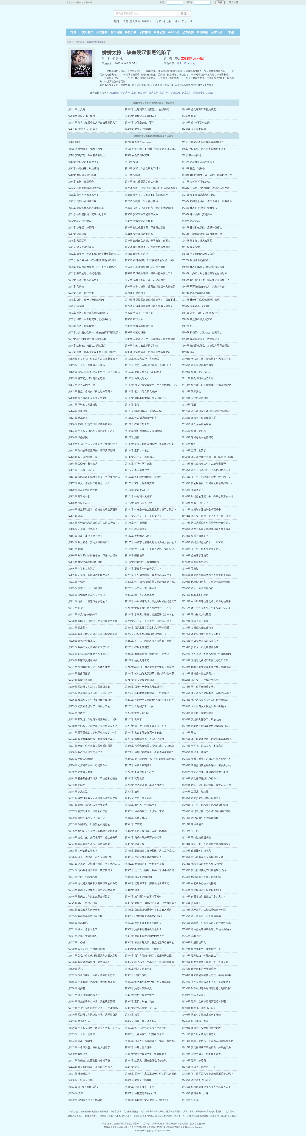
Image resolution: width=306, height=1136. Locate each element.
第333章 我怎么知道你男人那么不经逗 (202, 863)
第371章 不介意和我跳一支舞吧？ (143, 949)
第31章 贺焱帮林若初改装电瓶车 (86, 208)
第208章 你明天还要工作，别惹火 (86, 595)
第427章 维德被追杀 (79, 1073)
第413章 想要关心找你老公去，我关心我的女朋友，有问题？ (158, 1041)
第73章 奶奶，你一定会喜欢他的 (86, 299)
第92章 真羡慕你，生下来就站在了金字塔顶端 (150, 339)
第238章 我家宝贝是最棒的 (83, 660)
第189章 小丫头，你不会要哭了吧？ (201, 549)
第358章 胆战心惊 (78, 922)
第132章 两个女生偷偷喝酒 (196, 424)
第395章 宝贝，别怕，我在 (139, 1001)
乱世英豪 (230, 1111)
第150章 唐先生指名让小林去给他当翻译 (204, 463)
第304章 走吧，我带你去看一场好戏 (87, 804)
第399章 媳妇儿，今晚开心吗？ (199, 1008)
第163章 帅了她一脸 (79, 496)
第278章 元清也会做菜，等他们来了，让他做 (149, 745)
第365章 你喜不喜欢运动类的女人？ (144, 936)
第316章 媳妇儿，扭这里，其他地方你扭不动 (92, 831)
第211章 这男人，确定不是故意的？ (87, 601)
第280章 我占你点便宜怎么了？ (85, 752)
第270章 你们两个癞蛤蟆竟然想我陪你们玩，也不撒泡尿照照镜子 (217, 726)
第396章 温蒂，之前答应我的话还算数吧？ (205, 1001)
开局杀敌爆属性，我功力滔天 (180, 1111)
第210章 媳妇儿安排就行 (195, 595)
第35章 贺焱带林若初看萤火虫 (141, 214)
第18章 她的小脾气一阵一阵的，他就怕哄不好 (207, 175)
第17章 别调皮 (133, 175)
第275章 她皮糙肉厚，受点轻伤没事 (144, 739)
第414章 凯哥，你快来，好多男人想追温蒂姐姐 (207, 1041)
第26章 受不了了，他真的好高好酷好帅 (146, 194)
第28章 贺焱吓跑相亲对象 (82, 201)
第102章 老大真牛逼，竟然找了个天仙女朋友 (206, 358)
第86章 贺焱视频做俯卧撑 (139, 326)
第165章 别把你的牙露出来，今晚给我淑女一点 (207, 496)
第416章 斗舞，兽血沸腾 (138, 1047)
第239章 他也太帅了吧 (137, 660)
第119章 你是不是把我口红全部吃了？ (146, 398)
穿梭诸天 (146, 21)
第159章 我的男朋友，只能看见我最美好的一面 (207, 483)
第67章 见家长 (76, 286)
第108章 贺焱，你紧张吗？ (196, 372)
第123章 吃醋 (189, 404)
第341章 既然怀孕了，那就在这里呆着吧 (147, 883)
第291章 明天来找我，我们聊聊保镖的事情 (205, 772)
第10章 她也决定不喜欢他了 (83, 162)
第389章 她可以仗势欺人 (138, 988)
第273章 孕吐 (189, 732)
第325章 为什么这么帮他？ (83, 850)
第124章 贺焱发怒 (78, 411)
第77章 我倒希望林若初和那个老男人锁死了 (149, 306)
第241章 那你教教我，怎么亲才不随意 (89, 667)
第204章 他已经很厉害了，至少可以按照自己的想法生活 (212, 581)
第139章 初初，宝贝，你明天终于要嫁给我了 (92, 444)
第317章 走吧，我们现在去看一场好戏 (146, 831)
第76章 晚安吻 (76, 306)
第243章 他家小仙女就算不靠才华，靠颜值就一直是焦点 (212, 667)
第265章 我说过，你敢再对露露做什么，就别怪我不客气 (99, 719)
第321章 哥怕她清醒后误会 (196, 837)
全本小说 (216, 32)
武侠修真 (102, 32)
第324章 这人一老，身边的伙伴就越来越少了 (206, 844)
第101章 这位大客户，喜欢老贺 (142, 358)
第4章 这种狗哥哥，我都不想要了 (86, 148)
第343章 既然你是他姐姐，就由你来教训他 (91, 890)
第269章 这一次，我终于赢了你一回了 (146, 726)
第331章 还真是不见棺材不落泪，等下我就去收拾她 (96, 863)
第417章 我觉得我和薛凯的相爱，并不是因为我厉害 (210, 1047)
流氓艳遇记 (199, 92)
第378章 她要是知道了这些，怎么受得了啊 (205, 962)
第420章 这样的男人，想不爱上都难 (201, 1054)
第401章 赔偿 (132, 1014)
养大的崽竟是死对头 (143, 1116)
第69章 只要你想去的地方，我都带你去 (203, 286)
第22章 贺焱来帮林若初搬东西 (84, 188)
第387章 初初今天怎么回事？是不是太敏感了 (206, 982)
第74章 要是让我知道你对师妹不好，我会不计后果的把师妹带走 (160, 299)
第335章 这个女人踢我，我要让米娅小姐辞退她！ (152, 870)
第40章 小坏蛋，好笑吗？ (82, 227)
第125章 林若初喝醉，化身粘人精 (143, 411)
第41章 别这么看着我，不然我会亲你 (145, 227)
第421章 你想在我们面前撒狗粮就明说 (89, 1060)
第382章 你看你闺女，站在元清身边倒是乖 (91, 975)
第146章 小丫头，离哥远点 (139, 457)
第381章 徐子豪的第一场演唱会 (199, 968)
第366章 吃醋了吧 (191, 936)
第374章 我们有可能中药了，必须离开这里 (148, 955)
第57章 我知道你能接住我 (196, 260)
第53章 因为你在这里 (136, 253)
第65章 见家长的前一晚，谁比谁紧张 (145, 280)
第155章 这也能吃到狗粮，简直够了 (144, 476)
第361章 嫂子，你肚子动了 (83, 929)
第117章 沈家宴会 (191, 391)
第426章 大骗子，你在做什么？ (199, 1067)
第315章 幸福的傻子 (192, 824)
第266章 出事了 (133, 719)
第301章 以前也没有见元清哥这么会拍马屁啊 (92, 798)
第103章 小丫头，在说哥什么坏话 (86, 365)
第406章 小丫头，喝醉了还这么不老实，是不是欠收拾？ (99, 1027)
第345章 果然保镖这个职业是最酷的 (201, 890)
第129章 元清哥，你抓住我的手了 (200, 417)
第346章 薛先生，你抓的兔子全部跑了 (89, 896)
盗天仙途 (134, 21)
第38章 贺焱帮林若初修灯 (139, 221)
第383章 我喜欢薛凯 (136, 975)
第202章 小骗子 (76, 581)
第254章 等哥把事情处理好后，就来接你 (147, 693)
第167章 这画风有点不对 (138, 503)
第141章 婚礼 (189, 444)
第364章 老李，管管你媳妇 (83, 936)
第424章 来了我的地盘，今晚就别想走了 (90, 1067)
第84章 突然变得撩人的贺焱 (197, 319)
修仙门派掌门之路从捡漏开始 (124, 1111)
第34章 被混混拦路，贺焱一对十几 (87, 214)
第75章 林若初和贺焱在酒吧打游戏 (201, 299)
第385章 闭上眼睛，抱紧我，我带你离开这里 (92, 982)
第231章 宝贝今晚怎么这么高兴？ (200, 640)
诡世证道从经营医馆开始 (152, 1111)
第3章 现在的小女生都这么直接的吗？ (202, 142)
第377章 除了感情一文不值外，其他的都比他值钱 (152, 962)
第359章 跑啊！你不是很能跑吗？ (143, 922)
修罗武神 (125, 92)
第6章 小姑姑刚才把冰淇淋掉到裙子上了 (204, 148)
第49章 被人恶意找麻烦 (81, 247)
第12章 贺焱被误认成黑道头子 (198, 162)
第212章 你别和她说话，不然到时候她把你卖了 (151, 601)
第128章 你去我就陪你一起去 (141, 417)
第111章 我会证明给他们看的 (197, 378)
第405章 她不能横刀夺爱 (195, 1021)
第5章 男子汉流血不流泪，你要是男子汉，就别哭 (152, 148)
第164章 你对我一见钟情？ (139, 496)
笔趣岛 (88, 21)
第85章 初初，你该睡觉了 (82, 326)
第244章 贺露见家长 (79, 673)
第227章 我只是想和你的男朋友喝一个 (146, 634)
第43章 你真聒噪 (77, 234)
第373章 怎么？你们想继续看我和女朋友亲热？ (94, 955)
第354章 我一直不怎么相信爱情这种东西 (204, 909)
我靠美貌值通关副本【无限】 (209, 1111)
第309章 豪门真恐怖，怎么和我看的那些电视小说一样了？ (214, 811)
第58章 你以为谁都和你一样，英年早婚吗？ (92, 267)
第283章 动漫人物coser (80, 759)
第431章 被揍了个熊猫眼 (138, 129)
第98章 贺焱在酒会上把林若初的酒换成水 (147, 352)
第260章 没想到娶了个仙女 (139, 706)
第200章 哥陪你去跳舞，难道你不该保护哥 (148, 575)
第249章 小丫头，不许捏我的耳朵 (200, 680)
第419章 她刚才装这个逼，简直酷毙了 (146, 1054)
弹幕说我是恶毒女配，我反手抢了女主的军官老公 (212, 1116)
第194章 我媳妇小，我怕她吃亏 (142, 562)
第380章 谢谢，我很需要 (138, 968)
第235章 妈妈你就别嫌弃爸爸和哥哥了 (89, 654)
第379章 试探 (75, 968)
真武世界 (153, 92)
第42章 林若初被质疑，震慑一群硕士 (202, 227)
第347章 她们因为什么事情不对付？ (144, 896)
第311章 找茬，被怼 (136, 818)
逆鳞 (133, 92)
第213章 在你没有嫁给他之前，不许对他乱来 (206, 601)
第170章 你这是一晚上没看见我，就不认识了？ (151, 509)
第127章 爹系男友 (78, 417)
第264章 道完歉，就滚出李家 (197, 713)
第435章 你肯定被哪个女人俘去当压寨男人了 (92, 122)
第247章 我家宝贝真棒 (80, 680)
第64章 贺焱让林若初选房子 (83, 280)
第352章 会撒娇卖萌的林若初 (84, 909)
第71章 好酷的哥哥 (135, 293)
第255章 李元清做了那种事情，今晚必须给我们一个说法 (212, 693)
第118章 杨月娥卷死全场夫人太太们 (87, 398)
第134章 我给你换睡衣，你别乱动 (143, 431)
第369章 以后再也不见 (194, 942)
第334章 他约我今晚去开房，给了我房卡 (90, 870)
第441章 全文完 (186, 63)
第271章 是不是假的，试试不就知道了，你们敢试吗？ (97, 732)
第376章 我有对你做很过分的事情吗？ (89, 962)
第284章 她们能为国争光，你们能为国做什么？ (151, 759)
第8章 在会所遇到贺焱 (137, 155)
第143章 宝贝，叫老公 (137, 450)
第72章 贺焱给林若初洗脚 (196, 293)
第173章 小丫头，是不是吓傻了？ (143, 516)
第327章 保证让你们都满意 (196, 850)
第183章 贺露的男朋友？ (195, 535)
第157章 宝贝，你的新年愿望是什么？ (89, 483)
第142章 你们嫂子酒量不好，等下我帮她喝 (91, 450)
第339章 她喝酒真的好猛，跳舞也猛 (201, 877)
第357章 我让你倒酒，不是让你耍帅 (201, 916)
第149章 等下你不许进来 (138, 463)
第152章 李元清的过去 (137, 470)
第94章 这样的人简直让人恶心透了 (87, 345)
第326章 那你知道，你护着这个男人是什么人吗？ (152, 850)
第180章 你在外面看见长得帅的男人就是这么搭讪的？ (211, 529)
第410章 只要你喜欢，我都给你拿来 (144, 1034)
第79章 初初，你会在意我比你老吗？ (88, 312)
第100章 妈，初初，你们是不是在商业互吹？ (92, 358)
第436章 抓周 (189, 116)
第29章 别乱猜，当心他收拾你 (141, 201)
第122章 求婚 (132, 404)
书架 (231, 32)
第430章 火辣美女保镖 (194, 129)
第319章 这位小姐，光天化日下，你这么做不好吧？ (96, 837)
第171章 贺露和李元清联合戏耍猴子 (201, 509)
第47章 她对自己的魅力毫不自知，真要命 (147, 240)
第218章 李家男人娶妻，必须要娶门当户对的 (149, 614)
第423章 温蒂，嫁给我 (194, 1060)
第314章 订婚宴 (133, 824)
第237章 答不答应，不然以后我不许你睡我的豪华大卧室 (212, 654)
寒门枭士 (168, 21)
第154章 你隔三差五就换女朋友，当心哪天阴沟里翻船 (97, 476)
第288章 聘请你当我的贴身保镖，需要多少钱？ (207, 765)
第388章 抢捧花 (76, 988)
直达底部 (186, 58)
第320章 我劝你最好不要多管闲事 (143, 837)
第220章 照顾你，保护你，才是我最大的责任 (92, 621)
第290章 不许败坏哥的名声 (139, 772)
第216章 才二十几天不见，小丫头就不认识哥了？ (209, 608)
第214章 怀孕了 (76, 608)
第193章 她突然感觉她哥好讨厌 (85, 562)
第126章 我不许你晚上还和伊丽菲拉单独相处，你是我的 (212, 411)
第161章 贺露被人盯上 (137, 490)
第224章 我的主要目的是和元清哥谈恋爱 (147, 627)
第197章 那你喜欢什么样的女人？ (143, 568)
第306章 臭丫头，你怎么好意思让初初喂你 (205, 804)
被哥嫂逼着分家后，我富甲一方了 (171, 1116)
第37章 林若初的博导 (79, 221)
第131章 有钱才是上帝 (137, 424)
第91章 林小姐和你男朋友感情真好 (87, 339)
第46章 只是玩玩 (77, 240)
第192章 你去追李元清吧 (195, 555)
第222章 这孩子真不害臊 (195, 621)
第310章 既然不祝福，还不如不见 (86, 818)
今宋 (177, 21)
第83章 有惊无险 (134, 319)
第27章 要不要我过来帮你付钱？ (199, 194)
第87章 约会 (188, 326)
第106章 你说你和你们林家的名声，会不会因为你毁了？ (99, 372)
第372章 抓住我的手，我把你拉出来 (201, 949)
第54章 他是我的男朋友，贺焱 (198, 253)
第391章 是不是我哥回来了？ (84, 995)
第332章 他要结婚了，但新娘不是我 (144, 863)
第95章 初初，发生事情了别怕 (141, 345)
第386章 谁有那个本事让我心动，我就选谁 (148, 982)
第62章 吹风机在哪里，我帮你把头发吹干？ (149, 273)
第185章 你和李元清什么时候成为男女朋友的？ (151, 542)
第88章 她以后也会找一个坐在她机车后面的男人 (94, 332)
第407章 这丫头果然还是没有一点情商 (146, 1027)
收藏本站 (88, 2)
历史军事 (130, 32)
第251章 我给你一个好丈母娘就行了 (144, 686)
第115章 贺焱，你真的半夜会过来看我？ (90, 391)
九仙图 (209, 92)
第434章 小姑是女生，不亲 (139, 122)
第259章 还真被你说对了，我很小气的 (89, 706)
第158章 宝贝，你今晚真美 (139, 483)
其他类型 (202, 32)
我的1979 (164, 92)
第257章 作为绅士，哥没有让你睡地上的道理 (149, 699)
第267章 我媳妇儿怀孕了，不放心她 (201, 719)
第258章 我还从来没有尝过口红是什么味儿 (205, 699)
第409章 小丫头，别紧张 (81, 1034)
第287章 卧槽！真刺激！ (138, 765)
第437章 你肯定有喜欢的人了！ (142, 116)
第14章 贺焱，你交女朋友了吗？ (142, 168)
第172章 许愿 (75, 516)
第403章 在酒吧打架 (79, 1021)
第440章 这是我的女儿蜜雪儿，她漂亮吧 (147, 109)
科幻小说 (173, 32)
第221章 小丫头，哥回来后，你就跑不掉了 (148, 621)
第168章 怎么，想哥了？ (195, 503)
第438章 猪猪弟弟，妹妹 (81, 116)
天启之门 (186, 92)
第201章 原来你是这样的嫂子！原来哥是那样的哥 (209, 575)
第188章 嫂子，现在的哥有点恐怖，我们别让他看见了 (154, 549)
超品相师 (142, 92)
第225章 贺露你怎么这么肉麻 (197, 627)
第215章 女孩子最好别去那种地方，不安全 (148, 608)
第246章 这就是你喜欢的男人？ (199, 673)
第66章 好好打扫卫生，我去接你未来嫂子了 (206, 280)
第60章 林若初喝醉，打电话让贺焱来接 (203, 267)
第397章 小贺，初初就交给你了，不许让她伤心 (94, 1008)
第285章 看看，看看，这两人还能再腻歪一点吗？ (209, 759)
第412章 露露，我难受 (80, 1041)
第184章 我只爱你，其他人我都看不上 (89, 542)
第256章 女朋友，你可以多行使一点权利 (90, 699)
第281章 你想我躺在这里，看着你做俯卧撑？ (149, 752)
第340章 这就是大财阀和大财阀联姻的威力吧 (92, 883)
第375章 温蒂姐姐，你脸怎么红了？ (201, 955)
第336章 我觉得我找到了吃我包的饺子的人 (205, 870)
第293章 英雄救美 (134, 778)
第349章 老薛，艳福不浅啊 (83, 903)
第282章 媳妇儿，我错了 (195, 752)
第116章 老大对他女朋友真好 (141, 391)
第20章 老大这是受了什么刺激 (141, 181)
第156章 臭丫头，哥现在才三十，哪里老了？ (206, 476)
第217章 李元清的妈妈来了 (83, 614)
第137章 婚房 (132, 437)
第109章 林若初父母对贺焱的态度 (86, 378)
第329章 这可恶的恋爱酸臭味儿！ (143, 857)
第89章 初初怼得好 (135, 332)
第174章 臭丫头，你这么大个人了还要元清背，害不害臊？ (214, 516)
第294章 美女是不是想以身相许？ (200, 778)
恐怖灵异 (188, 32)
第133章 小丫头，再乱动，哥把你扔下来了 (91, 431)
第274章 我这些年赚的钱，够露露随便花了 (91, 739)
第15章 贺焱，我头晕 (193, 168)
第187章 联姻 (75, 549)
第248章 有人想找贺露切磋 (139, 680)
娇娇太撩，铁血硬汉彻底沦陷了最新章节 (122, 1123)
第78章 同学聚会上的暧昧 (196, 306)
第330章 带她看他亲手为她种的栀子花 (202, 857)
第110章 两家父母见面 (137, 378)
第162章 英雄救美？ (192, 490)
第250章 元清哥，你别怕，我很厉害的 (89, 686)
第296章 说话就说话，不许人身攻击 (144, 785)
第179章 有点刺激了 (136, 529)
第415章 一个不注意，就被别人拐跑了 (89, 1047)
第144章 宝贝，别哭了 (194, 450)
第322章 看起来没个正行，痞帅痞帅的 (89, 844)
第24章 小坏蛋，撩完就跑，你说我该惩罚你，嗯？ (209, 188)
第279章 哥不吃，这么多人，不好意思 (202, 745)
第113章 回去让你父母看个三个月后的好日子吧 (151, 385)
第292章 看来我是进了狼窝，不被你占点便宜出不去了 (97, 778)
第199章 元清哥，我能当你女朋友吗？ (89, 575)
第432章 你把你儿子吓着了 (83, 129)
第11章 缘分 (131, 162)
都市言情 (116, 32)
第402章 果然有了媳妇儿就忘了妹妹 (201, 1014)
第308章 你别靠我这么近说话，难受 (144, 811)
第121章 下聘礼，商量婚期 (83, 404)
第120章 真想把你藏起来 (195, 398)
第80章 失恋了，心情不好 (139, 312)
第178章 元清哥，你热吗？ (83, 529)
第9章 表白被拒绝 (191, 155)
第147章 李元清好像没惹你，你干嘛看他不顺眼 (207, 457)
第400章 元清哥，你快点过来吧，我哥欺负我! (93, 1014)
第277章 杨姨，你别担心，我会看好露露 (90, 745)
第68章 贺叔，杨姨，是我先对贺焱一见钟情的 (150, 286)
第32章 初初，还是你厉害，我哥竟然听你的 (149, 208)
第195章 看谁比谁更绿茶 (195, 562)
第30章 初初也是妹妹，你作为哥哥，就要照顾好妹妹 (210, 201)
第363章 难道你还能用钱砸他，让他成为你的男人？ (210, 929)
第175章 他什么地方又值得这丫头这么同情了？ (94, 522)
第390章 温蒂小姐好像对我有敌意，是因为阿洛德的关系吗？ (215, 988)
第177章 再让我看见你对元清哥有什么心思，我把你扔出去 (214, 522)
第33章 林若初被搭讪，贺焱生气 (199, 208)
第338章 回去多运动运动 (138, 877)
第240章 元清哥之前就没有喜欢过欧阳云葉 (205, 660)
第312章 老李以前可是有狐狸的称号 (201, 818)
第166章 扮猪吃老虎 (79, 503)
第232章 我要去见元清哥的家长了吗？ (89, 647)
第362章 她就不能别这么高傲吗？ (143, 929)
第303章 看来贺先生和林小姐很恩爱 (201, 798)
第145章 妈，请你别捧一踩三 (84, 457)
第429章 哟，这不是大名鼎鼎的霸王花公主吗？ (207, 1073)
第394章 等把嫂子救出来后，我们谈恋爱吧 (91, 1001)
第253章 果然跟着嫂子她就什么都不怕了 (90, 693)
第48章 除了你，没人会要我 (197, 240)
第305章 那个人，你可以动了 (141, 804)
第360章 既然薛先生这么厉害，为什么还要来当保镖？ (211, 922)
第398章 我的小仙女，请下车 (141, 1008)
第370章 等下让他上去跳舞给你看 (86, 949)
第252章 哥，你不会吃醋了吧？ (199, 686)
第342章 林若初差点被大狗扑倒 (199, 883)
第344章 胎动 (132, 890)
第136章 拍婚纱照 (78, 437)
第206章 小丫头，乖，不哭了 (141, 588)
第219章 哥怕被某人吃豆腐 (196, 614)
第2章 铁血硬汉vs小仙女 (138, 142)
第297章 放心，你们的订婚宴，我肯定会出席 (206, 785)
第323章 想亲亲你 (134, 844)
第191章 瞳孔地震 (134, 555)
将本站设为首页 (73, 2)
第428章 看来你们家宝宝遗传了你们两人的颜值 (151, 1073)
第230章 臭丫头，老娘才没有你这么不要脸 (148, 640)
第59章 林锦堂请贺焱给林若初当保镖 (145, 267)
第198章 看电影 (190, 568)
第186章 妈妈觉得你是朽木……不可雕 (202, 542)
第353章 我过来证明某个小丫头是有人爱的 (148, 909)
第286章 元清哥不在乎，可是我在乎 (87, 765)
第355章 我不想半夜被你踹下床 (85, 916)
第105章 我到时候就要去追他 (197, 365)
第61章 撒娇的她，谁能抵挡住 (84, 273)
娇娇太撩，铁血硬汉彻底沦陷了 (91, 41)
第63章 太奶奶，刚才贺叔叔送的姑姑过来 (204, 273)
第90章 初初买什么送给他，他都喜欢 (202, 332)
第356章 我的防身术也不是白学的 (143, 916)
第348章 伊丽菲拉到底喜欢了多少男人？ (204, 896)
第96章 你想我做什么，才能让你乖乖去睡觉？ (207, 345)
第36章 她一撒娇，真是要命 (197, 214)
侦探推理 (145, 32)
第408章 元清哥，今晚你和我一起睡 (201, 1027)
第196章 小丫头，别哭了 (81, 568)
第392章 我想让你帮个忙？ (139, 995)
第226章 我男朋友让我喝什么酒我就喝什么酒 (92, 634)
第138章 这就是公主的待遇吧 (197, 437)
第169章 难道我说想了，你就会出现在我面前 (92, 509)
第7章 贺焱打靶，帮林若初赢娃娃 (86, 155)
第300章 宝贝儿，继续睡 (195, 791)
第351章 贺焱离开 (191, 903)
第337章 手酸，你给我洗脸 (83, 877)
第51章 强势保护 (191, 247)
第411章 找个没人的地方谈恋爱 (199, 1034)
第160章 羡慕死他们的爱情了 (84, 490)
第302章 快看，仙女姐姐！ (139, 798)
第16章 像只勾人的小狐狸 (82, 175)
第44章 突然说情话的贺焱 (139, 234)
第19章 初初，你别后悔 (81, 181)
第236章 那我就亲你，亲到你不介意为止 (147, 654)
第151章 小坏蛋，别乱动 (81, 470)
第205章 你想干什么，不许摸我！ (86, 588)
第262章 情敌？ (76, 713)
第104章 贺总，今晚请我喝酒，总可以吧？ (148, 365)
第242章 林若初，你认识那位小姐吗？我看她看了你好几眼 (157, 667)
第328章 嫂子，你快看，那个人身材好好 (90, 857)
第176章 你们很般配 (136, 522)
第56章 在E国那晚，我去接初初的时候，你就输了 (152, 260)
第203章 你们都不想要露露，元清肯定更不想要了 (152, 581)
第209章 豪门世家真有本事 (139, 595)
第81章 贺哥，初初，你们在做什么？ (202, 312)
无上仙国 (114, 92)
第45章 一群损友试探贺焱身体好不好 (202, 234)
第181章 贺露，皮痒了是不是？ (85, 535)
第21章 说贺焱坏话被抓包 (196, 181)
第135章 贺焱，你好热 (194, 431)
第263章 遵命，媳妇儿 (137, 713)
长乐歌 (158, 21)
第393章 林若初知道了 (194, 995)
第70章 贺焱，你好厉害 (81, 293)
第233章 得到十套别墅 (137, 647)
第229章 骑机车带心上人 (81, 640)
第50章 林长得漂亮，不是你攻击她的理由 (147, 247)
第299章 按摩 (132, 791)
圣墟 (125, 21)
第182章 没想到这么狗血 (138, 535)
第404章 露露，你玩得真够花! (141, 1021)
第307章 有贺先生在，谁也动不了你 (87, 811)
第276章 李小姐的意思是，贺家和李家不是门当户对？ (211, 739)
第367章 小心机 (76, 942)
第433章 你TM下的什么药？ (197, 122)
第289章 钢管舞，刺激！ (81, 772)
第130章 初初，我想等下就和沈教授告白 (90, 424)
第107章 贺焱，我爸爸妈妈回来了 (143, 372)
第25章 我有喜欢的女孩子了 (83, 194)
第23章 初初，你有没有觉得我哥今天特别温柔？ (151, 188)
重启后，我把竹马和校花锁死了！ (116, 1116)
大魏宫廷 (175, 92)
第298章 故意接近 (78, 791)
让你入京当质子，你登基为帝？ (83, 1116)
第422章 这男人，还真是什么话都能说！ (147, 1060)
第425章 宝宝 (132, 1067)
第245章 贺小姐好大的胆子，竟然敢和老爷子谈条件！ (154, 673)
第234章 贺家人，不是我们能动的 (200, 647)
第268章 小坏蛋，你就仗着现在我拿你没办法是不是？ (97, 726)
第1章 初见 (74, 142)
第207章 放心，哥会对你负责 (197, 588)
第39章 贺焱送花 (191, 221)
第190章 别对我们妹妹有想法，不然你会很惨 (92, 555)
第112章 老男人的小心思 (81, 385)
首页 (73, 32)
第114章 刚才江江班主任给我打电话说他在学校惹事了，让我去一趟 (219, 385)
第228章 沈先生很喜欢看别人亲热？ (201, 634)
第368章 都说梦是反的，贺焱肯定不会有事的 (149, 942)
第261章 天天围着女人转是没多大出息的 (204, 706)
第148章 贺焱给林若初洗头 (83, 463)
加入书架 (198, 58)
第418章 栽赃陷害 (78, 1054)
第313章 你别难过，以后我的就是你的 (89, 824)
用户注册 (233, 2)
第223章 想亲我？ (78, 627)
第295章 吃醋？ (76, 785)
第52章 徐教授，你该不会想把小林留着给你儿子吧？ (97, 253)
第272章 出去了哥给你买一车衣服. (143, 732)
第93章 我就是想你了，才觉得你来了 (202, 339)
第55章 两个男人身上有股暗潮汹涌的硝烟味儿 (93, 260)
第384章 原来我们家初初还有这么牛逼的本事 (206, 975)
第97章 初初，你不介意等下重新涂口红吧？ (92, 352)
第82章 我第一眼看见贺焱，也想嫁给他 (89, 319)
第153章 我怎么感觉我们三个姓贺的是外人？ (206, 470)
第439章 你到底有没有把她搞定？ (200, 109)
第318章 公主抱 (190, 831)
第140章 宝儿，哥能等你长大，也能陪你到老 (149, 444)
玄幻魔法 (87, 32)
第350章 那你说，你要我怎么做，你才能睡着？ (151, 903)
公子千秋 (187, 21)
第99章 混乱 (188, 352)
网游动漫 (159, 32)
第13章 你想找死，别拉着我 (83, 168)
